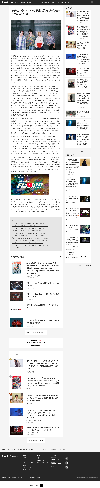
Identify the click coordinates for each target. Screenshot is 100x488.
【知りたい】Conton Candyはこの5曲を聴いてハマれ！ (30, 238)
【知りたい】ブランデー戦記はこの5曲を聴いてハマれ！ (30, 228)
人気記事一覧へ (84, 151)
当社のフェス (68, 2)
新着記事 (23, 2)
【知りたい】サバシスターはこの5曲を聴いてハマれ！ (29, 240)
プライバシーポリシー (22, 477)
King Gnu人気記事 (18, 257)
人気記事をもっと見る (35, 440)
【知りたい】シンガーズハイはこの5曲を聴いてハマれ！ (30, 245)
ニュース (35, 2)
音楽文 (38, 455)
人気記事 (29, 2)
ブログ (52, 2)
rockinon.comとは (6, 477)
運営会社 (39, 477)
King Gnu (42, 58)
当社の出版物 (40, 460)
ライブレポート (27, 467)
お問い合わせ (32, 477)
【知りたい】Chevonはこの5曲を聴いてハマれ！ (28, 235)
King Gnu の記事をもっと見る (35, 332)
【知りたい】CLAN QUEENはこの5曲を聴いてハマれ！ (30, 226)
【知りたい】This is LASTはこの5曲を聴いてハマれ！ (29, 233)
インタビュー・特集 (44, 2)
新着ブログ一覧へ (84, 265)
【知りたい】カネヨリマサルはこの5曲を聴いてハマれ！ (30, 231)
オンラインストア (41, 462)
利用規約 (14, 477)
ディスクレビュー (27, 469)
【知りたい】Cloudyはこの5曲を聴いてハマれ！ (28, 223)
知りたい (14, 220)
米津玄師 (48, 61)
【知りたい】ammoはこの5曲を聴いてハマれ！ (27, 243)
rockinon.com (10, 2)
